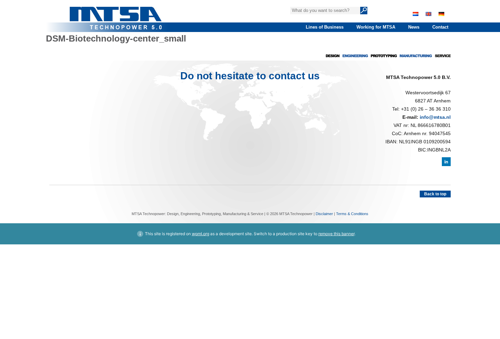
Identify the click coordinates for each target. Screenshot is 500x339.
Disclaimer (324, 214)
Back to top (435, 194)
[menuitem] (415, 14)
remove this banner (336, 233)
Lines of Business (325, 27)
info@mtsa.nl (435, 117)
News (413, 27)
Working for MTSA (375, 27)
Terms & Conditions (352, 214)
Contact (440, 27)
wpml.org (200, 233)
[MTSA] (116, 15)
